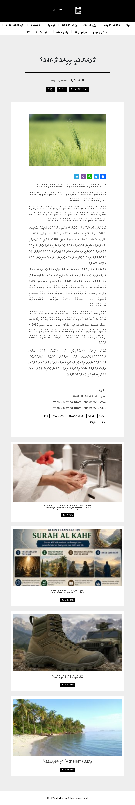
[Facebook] (103, 177)
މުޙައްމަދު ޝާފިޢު (77, 80)
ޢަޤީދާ (128, 25)
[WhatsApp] (89, 177)
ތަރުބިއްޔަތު (35, 25)
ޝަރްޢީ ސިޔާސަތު (43, 31)
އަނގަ (101, 416)
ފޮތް (28, 31)
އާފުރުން (51, 89)
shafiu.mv (61, 798)
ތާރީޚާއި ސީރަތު (81, 31)
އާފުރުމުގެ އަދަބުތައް (76, 416)
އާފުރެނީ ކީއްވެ (58, 416)
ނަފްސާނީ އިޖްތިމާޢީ (100, 31)
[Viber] (83, 177)
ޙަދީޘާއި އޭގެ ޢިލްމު (90, 25)
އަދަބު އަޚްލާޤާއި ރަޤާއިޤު (15, 25)
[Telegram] (76, 177)
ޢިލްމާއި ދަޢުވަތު (62, 31)
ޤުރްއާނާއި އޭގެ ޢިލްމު (112, 25)
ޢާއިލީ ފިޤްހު (50, 25)
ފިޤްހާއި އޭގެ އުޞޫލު (69, 25)
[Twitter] (96, 177)
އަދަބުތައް (62, 89)
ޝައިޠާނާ (93, 422)
